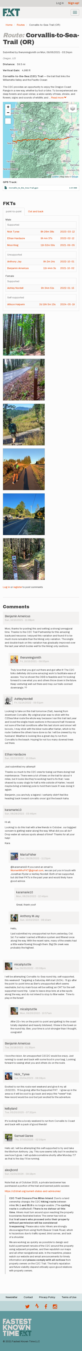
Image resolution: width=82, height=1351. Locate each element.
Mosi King (12, 245)
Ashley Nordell (15, 288)
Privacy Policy (47, 1297)
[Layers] (72, 108)
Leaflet (55, 176)
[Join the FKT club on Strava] (37, 1307)
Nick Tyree (13, 231)
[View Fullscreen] (8, 121)
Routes (21, 25)
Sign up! (73, 3)
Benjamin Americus (18, 268)
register (17, 587)
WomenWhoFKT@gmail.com (26, 870)
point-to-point (14, 211)
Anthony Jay (14, 261)
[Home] (11, 12)
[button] (24, 335)
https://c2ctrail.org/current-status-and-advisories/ (33, 1191)
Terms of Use (69, 1297)
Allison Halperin (16, 304)
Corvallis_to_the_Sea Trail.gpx (23, 188)
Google (75, 176)
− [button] (8, 112)
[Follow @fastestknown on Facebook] (45, 1307)
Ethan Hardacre (16, 238)
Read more (57, 97)
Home (9, 25)
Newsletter (11, 1297)
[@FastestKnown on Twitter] (27, 1307)
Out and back (35, 211)
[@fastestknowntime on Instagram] (55, 1307)
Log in (60, 3)
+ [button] (8, 107)
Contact (28, 1297)
